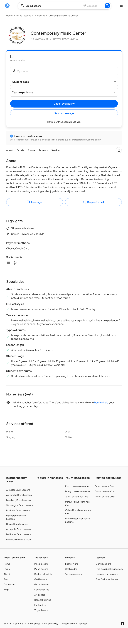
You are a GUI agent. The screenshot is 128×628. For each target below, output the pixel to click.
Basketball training (43, 574)
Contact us (9, 584)
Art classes (39, 594)
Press (7, 579)
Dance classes (41, 589)
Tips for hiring (71, 563)
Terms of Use (33, 623)
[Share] (119, 150)
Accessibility (68, 623)
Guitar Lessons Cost (105, 491)
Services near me (74, 574)
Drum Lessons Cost (104, 486)
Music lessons (41, 563)
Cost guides (71, 568)
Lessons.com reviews (107, 574)
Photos (31, 150)
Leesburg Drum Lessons (18, 500)
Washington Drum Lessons (19, 505)
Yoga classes (41, 610)
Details (20, 150)
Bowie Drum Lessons (16, 524)
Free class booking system (109, 568)
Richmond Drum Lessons (18, 539)
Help (6, 589)
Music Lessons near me (77, 486)
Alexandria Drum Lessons (19, 494)
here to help (101, 402)
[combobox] (50, 5)
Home (9, 15)
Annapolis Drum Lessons (18, 529)
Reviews (43, 150)
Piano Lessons (23, 15)
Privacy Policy (51, 623)
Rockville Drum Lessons (18, 510)
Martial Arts (40, 604)
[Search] (107, 5)
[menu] (7, 5)
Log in (7, 568)
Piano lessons (41, 568)
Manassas (40, 15)
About (9, 150)
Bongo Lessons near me (77, 491)
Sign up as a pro (103, 563)
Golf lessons (40, 579)
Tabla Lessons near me (76, 496)
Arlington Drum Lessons (18, 489)
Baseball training (42, 599)
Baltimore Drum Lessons (18, 534)
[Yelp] (15, 263)
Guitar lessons (41, 584)
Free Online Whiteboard (108, 579)
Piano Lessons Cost (105, 496)
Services (55, 150)
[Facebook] (8, 263)
